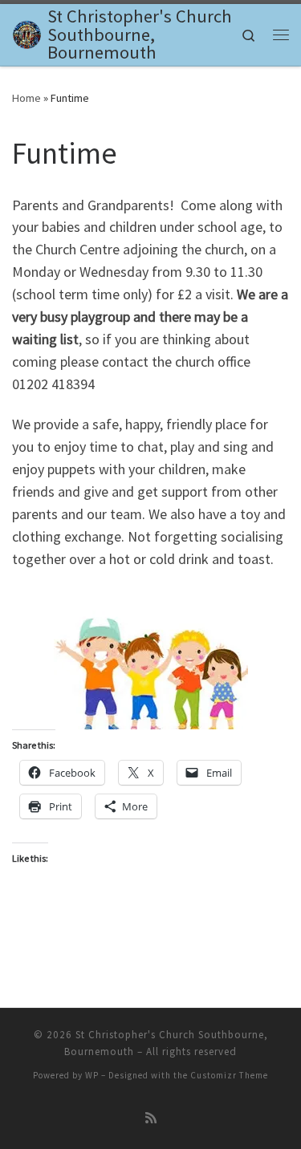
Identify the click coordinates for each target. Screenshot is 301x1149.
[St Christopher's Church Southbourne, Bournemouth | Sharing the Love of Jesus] (27, 32)
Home (26, 98)
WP (92, 1075)
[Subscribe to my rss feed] (151, 1118)
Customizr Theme (229, 1075)
